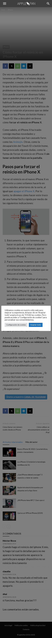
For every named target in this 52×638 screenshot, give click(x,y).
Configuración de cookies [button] (16, 325)
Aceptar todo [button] (35, 325)
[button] (4, 3)
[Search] (48, 3)
